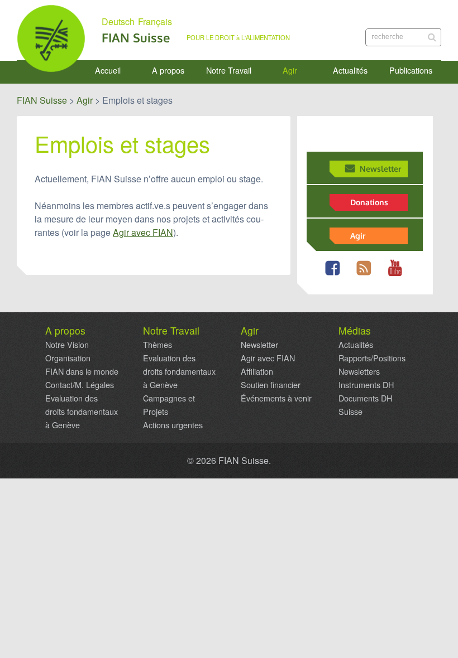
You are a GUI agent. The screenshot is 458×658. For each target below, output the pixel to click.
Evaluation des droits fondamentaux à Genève (81, 411)
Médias (354, 331)
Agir (290, 70)
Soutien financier (270, 385)
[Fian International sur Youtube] (397, 274)
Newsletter (380, 168)
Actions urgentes (173, 425)
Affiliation (257, 371)
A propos (168, 70)
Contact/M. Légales (79, 385)
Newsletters (359, 371)
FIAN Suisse (136, 37)
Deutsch (118, 21)
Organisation (67, 358)
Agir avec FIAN (143, 232)
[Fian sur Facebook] (335, 274)
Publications (410, 70)
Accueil (108, 70)
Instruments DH (366, 385)
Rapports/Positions (371, 358)
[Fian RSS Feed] (366, 274)
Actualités (350, 70)
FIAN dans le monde (81, 371)
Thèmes (157, 345)
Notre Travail (228, 70)
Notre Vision (67, 345)
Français (155, 21)
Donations (369, 202)
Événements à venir (276, 398)
